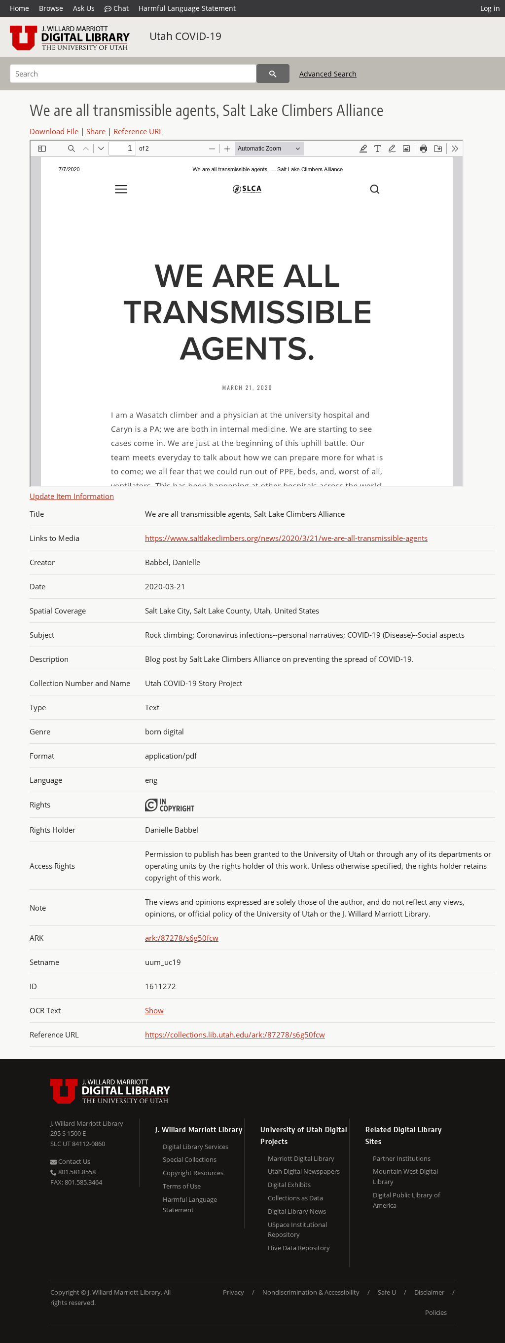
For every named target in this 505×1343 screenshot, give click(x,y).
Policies (436, 1312)
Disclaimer (429, 1292)
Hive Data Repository (299, 1247)
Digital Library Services (195, 1146)
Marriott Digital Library (301, 1158)
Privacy (233, 1292)
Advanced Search (328, 73)
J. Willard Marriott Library (86, 1123)
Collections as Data (295, 1197)
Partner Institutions (402, 1158)
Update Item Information (72, 496)
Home (19, 8)
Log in (490, 8)
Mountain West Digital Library (405, 1176)
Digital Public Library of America (406, 1200)
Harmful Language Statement (187, 8)
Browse (51, 8)
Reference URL (138, 131)
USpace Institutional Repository (297, 1229)
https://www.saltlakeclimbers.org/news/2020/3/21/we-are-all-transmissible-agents (286, 538)
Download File (54, 131)
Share (96, 131)
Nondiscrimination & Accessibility (311, 1292)
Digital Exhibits (289, 1184)
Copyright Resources (193, 1172)
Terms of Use (182, 1186)
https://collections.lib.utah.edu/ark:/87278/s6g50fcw (235, 1034)
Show (154, 1010)
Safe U (387, 1292)
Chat (120, 8)
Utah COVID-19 (185, 36)
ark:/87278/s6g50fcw (181, 938)
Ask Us (84, 8)
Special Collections (189, 1159)
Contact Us (73, 1161)
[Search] (272, 73)
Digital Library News (297, 1211)
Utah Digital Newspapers (304, 1171)
